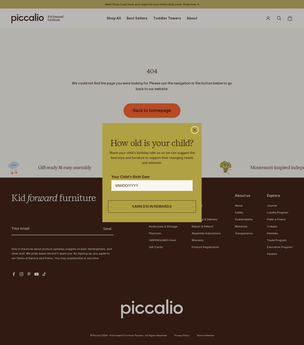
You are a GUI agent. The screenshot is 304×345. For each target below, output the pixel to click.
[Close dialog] (194, 130)
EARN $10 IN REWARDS (152, 206)
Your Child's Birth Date (130, 177)
